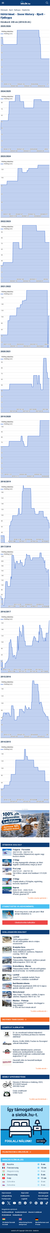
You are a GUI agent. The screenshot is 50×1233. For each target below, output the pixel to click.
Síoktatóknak (17, 1215)
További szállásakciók (38, 1011)
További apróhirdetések (38, 1099)
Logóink (24, 1199)
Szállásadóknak (7, 1212)
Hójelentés (26, 10)
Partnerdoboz (43, 1199)
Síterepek (4, 10)
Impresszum (6, 1193)
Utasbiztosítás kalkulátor (25, 922)
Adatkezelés (25, 1196)
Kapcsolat (24, 1193)
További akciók (41, 1068)
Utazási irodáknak (35, 1212)
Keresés (47, 3)
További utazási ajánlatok (37, 898)
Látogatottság (7, 1196)
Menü (3, 3)
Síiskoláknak (6, 1215)
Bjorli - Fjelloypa (14, 10)
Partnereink (6, 1199)
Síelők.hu (25, 2)
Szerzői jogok (43, 1196)
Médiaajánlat (43, 1193)
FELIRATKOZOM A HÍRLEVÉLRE (15, 1152)
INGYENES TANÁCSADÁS (13, 1020)
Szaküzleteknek (21, 1212)
